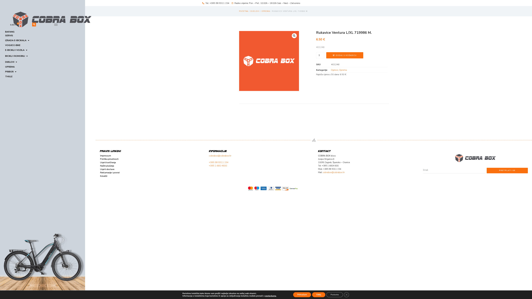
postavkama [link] (270, 296)
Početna (243, 11)
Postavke (335, 294)
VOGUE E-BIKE (12, 45)
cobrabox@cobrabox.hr (220, 155)
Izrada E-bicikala (15, 40)
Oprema (10, 66)
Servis (9, 35)
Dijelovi (9, 62)
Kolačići (103, 176)
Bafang (9, 31)
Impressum (105, 155)
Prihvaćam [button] (302, 294)
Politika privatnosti (109, 159)
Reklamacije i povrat (110, 172)
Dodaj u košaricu (346, 55)
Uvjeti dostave (107, 169)
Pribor (9, 71)
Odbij (318, 294)
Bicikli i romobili (15, 56)
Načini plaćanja (107, 165)
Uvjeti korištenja (108, 162)
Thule (8, 76)
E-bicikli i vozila (15, 50)
